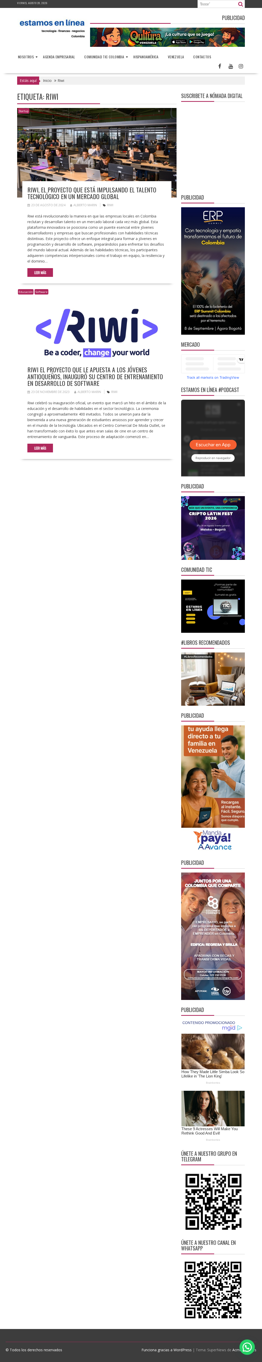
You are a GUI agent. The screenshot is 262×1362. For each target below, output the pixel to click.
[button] (247, 1347)
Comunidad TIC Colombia (104, 56)
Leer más (40, 272)
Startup (24, 111)
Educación (26, 292)
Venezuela (176, 56)
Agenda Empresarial (59, 56)
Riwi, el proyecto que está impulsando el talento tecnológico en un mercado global (91, 193)
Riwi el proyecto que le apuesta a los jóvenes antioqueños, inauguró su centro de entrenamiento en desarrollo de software (95, 376)
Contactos (202, 56)
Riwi (110, 205)
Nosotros (26, 56)
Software (41, 292)
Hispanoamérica (146, 56)
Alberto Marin (85, 205)
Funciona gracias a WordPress (166, 1349)
